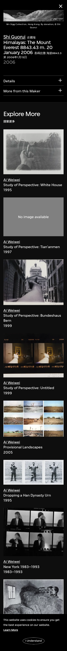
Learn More (10, 630)
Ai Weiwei (11, 180)
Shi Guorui (14, 37)
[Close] (60, 6)
